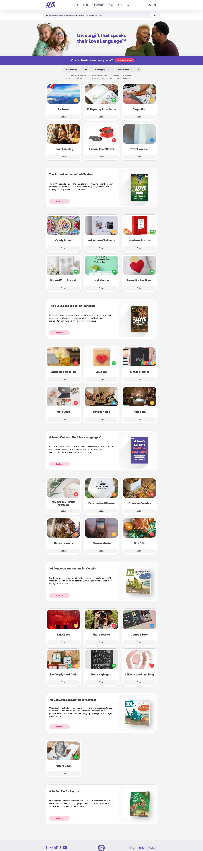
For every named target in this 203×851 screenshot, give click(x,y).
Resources (98, 5)
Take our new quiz (124, 60)
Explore (59, 201)
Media (141, 848)
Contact (152, 848)
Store (120, 5)
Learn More (98, 15)
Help (132, 848)
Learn (76, 5)
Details (63, 117)
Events (110, 5)
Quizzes (86, 5)
